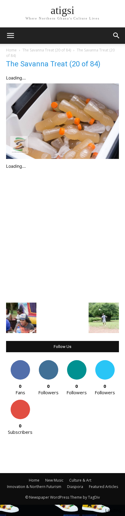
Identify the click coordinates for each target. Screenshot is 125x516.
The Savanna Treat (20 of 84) (46, 50)
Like (20, 362)
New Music (54, 480)
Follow (48, 362)
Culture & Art (80, 480)
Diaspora (75, 486)
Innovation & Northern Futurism (34, 486)
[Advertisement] (62, 234)
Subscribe (20, 402)
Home (11, 50)
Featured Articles (103, 486)
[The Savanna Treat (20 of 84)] (62, 157)
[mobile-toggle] (10, 35)
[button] (116, 35)
